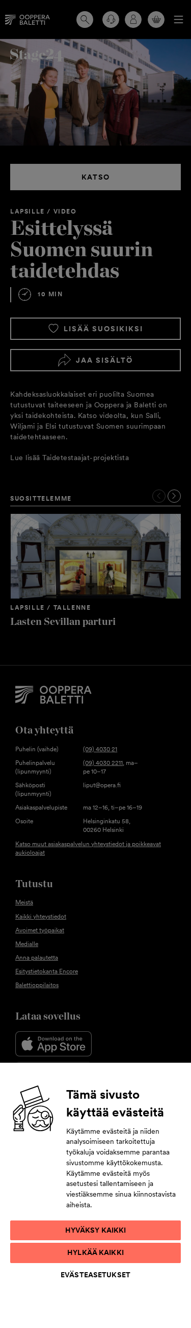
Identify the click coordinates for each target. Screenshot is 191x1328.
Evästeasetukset (95, 1275)
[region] (95, 1195)
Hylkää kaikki (95, 1252)
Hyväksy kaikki (95, 1230)
